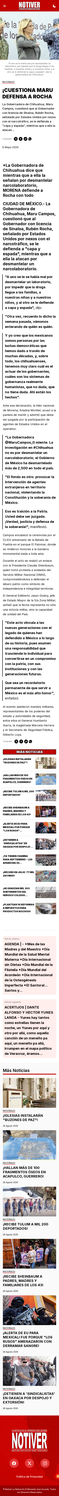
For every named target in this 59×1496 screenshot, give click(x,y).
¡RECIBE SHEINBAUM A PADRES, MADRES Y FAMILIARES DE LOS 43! (17, 811)
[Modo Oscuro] (54, 5)
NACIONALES (8, 82)
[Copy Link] (25, 139)
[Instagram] (45, 1463)
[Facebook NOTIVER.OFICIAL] (14, 1463)
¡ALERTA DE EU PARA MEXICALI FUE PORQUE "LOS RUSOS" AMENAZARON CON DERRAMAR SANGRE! (16, 830)
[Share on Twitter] (16, 139)
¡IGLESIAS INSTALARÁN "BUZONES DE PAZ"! (23, 1117)
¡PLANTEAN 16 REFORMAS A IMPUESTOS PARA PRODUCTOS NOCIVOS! (18, 908)
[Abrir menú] (4, 5)
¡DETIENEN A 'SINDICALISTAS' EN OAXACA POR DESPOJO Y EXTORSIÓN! (29, 1398)
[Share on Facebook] (20, 139)
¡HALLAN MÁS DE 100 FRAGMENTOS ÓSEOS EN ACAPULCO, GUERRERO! (17, 779)
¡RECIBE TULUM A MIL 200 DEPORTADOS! (25, 1226)
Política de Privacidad (29, 1476)
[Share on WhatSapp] (30, 139)
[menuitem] (29, 1477)
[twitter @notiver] (29, 1463)
